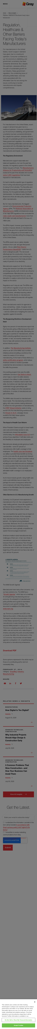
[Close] (35, 1002)
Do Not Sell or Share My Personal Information (18, 1020)
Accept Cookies (18, 1025)
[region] (18, 1014)
